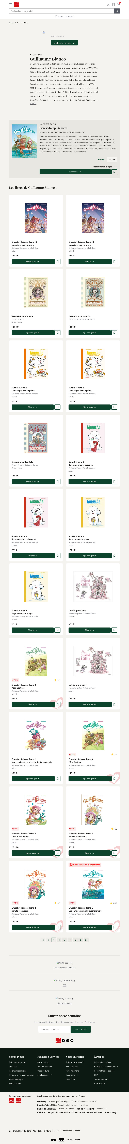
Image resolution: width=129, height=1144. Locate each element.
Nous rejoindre (72, 1070)
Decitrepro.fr (71, 1075)
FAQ (64, 985)
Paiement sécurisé (17, 1070)
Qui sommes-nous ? (74, 1062)
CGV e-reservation (102, 1079)
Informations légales (103, 1062)
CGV (96, 1075)
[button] (64, 82)
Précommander (75, 172)
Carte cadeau (43, 1062)
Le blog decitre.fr (45, 1075)
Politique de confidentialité (106, 1066)
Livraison (13, 1066)
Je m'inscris (80, 1029)
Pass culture (43, 1070)
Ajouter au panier (32, 261)
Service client (15, 1083)
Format (101, 159)
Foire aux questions (17, 1062)
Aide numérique (16, 1079)
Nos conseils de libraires (64, 967)
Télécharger (89, 261)
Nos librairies (72, 1066)
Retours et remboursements (22, 1075)
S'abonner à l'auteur (64, 42)
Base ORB (70, 1079)
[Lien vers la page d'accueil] (16, 4)
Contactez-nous (64, 1003)
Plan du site (99, 1083)
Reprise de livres (44, 1066)
